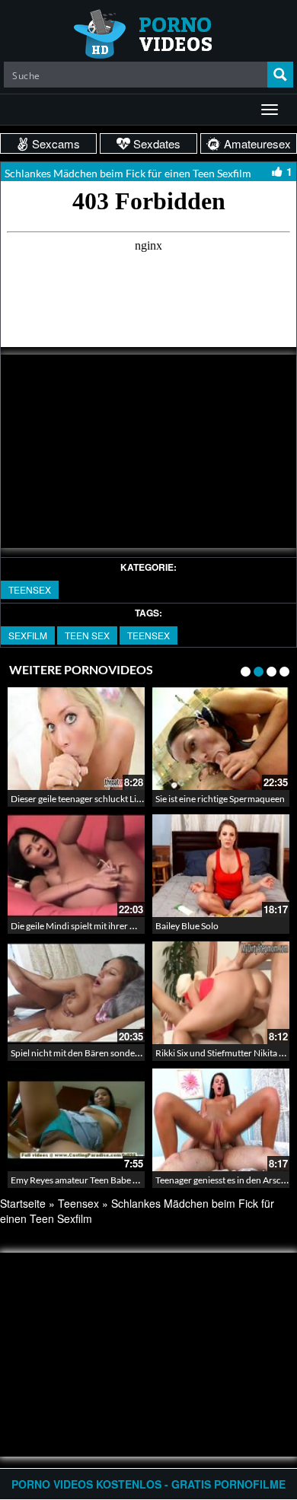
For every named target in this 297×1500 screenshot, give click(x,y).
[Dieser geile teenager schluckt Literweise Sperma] (76, 738)
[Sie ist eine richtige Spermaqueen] (220, 738)
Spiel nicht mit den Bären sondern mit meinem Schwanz (120, 1053)
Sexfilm (27, 635)
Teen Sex (87, 635)
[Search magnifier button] (280, 75)
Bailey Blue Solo (187, 926)
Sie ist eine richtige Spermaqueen (220, 798)
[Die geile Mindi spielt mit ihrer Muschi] (76, 865)
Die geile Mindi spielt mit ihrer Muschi (85, 926)
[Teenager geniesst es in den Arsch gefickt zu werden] (220, 1119)
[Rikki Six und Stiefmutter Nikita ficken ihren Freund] (220, 992)
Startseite (23, 1203)
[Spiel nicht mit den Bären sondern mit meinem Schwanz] (76, 992)
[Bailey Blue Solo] (220, 865)
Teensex (29, 589)
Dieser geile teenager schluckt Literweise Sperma (106, 798)
